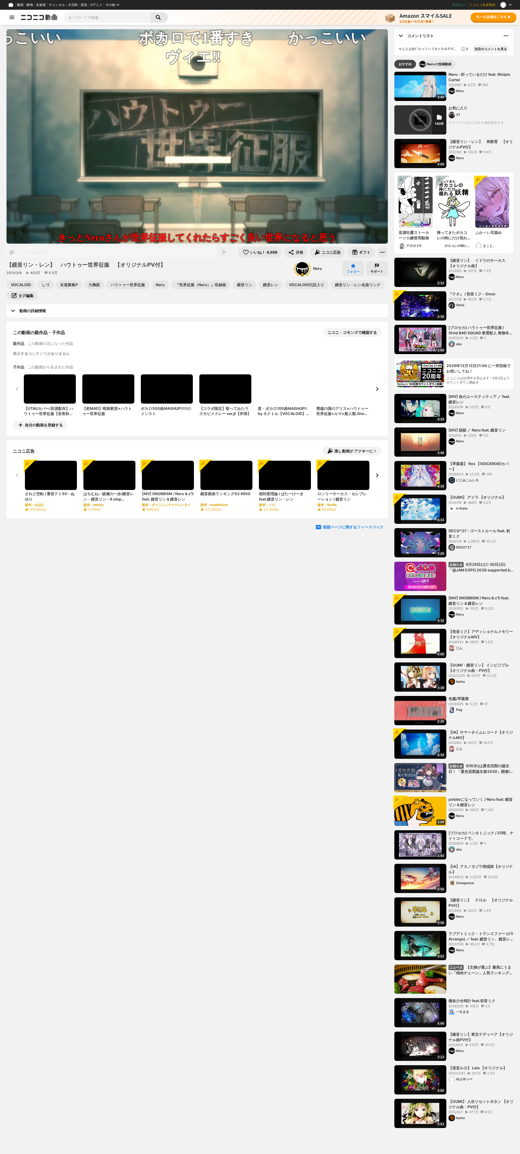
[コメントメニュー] (505, 35)
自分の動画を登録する (44, 425)
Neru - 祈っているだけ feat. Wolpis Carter (479, 77)
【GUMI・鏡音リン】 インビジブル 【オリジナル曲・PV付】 (478, 668)
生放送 (41, 4)
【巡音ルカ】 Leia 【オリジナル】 (477, 1067)
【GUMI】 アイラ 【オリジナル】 (477, 497)
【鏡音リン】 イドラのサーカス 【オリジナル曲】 (478, 263)
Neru (317, 268)
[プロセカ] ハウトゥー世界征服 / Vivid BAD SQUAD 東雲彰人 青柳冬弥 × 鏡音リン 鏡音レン (480, 330)
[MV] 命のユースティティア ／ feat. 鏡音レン (479, 399)
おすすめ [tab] (405, 64)
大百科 (73, 4)
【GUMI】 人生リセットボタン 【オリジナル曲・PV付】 (481, 1104)
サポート (377, 271)
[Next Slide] (377, 389)
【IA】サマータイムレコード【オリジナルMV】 (480, 735)
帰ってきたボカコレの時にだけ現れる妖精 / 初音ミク (452, 235)
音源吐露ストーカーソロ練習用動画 (414, 235)
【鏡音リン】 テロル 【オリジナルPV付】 (480, 903)
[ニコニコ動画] (39, 17)
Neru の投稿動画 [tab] (439, 64)
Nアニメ (96, 4)
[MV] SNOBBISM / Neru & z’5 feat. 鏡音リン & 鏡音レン (478, 601)
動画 (20, 4)
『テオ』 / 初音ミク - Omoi (471, 294)
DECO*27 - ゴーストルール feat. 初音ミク (479, 533)
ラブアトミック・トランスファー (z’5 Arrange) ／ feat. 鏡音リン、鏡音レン (480, 936)
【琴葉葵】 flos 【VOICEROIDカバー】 (478, 466)
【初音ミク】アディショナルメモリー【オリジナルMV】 (480, 634)
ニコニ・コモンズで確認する (352, 332)
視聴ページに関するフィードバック (353, 527)
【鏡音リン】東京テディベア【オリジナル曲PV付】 (480, 1037)
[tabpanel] (454, 600)
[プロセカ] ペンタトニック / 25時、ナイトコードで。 (481, 836)
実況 (84, 4)
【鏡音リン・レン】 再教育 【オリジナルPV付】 (480, 144)
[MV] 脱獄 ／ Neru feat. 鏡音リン (477, 430)
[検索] (159, 17)
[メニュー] (382, 252)
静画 (30, 4)
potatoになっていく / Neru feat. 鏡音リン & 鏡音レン (480, 802)
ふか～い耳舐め (488, 232)
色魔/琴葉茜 (458, 698)
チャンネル (57, 4)
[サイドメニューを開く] (11, 17)
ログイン (458, 4)
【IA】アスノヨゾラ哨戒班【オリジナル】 (480, 869)
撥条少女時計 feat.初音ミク (471, 1000)
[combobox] (107, 17)
